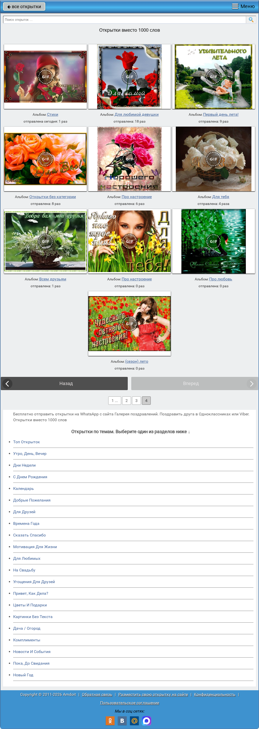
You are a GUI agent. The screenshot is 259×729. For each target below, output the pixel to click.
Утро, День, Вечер (30, 453)
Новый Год (23, 675)
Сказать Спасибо (29, 535)
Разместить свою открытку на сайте (153, 694)
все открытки (24, 6)
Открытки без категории (52, 197)
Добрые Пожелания (32, 500)
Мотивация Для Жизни (35, 546)
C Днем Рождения (30, 476)
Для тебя (220, 197)
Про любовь (220, 279)
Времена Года (26, 523)
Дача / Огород (26, 628)
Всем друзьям (52, 279)
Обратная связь (97, 694)
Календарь (23, 488)
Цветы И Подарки (30, 605)
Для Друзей (24, 511)
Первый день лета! (221, 114)
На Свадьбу (24, 570)
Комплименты (26, 640)
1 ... (115, 400)
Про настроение (137, 197)
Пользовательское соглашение (129, 702)
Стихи (52, 114)
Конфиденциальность (214, 694)
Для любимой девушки (137, 114)
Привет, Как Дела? (30, 593)
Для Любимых (26, 558)
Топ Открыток (26, 441)
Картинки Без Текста (33, 616)
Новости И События (32, 651)
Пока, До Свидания (31, 663)
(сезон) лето (136, 361)
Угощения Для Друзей (34, 581)
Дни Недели (24, 465)
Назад (66, 383)
